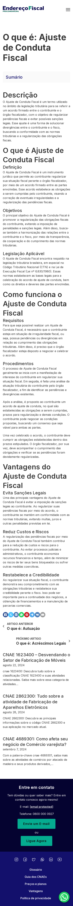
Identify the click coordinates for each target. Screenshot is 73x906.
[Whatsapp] (42, 859)
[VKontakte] (37, 614)
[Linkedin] (51, 859)
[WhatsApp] (21, 614)
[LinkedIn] (16, 614)
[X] (10, 614)
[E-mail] (42, 614)
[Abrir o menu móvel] (68, 9)
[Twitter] (33, 859)
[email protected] (41, 806)
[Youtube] (59, 859)
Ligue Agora (36, 841)
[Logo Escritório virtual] (34, 9)
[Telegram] (32, 614)
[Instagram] (16, 859)
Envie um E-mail (36, 824)
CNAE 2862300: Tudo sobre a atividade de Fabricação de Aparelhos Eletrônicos (33, 701)
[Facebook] (5, 614)
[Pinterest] (26, 614)
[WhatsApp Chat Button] (64, 897)
